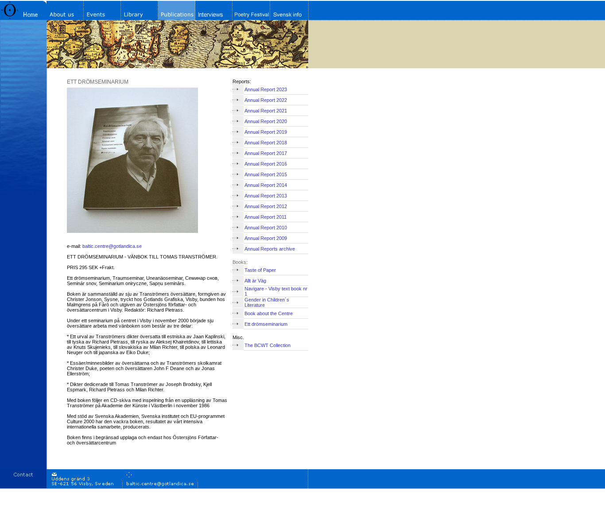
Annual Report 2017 (265, 153)
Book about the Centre (268, 313)
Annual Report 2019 (265, 132)
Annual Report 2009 (265, 238)
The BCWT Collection (267, 345)
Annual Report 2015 (265, 174)
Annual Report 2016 (265, 163)
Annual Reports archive (269, 248)
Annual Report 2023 (265, 89)
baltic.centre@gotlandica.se (112, 246)
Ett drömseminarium (265, 324)
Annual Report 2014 (265, 185)
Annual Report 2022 (265, 100)
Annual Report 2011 (265, 217)
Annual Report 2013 (265, 195)
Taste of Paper (260, 270)
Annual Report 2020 (265, 121)
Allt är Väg (255, 280)
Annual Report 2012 (265, 206)
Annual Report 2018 (265, 142)
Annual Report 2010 (265, 227)
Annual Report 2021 (265, 110)
